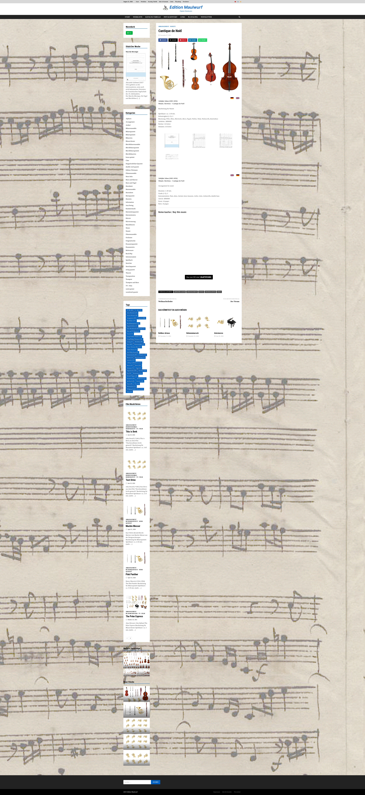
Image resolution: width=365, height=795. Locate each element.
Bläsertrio (129, 138)
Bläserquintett (130, 135)
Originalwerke (130, 241)
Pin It (184, 40)
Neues (128, 228)
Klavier (128, 218)
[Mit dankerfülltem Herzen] (143, 672)
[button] (125, 660)
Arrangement (163, 26)
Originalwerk (131, 370)
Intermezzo (218, 333)
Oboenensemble (131, 234)
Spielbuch (129, 260)
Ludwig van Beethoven (134, 362)
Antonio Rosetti (132, 315)
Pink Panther (132, 574)
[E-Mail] (240, 2)
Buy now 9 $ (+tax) (193, 277)
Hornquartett (130, 196)
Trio (136, 384)
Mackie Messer (133, 526)
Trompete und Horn (132, 282)
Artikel (128, 125)
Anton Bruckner (132, 313)
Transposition (130, 276)
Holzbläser (139, 341)
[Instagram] (238, 2)
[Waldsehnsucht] (136, 660)
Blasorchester (130, 141)
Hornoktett (129, 192)
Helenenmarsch (192, 333)
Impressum (216, 792)
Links (171, 1)
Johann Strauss (132, 349)
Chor (127, 160)
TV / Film (129, 286)
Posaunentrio (130, 247)
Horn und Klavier (132, 180)
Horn (129, 344)
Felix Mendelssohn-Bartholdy (136, 328)
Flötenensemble (131, 173)
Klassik (142, 355)
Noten (201, 292)
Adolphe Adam (180, 292)
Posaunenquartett (131, 244)
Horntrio (129, 199)
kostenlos (131, 360)
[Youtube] (235, 2)
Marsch (130, 365)
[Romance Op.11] (136, 698)
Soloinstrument (131, 257)
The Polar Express (134, 616)
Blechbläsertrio (131, 154)
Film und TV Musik (133, 331)
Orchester (129, 237)
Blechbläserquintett (132, 151)
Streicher (129, 263)
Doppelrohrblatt (132, 326)
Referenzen (129, 250)
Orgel (138, 368)
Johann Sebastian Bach (134, 347)
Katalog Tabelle (152, 1)
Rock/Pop (129, 254)
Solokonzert (141, 378)
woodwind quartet (132, 292)
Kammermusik (131, 209)
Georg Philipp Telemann (134, 339)
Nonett (173, 26)
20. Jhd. (130, 310)
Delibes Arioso (164, 333)
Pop (129, 373)
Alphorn (128, 119)
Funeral (130, 334)
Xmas (219, 292)
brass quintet (130, 157)
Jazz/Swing (129, 205)
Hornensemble (131, 189)
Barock (141, 318)
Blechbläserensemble (133, 144)
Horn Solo (129, 176)
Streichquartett (131, 266)
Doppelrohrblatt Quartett (134, 164)
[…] (138, 98)
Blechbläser (131, 320)
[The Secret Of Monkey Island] (136, 712)
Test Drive (131, 480)
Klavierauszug (131, 221)
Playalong (178, 1)
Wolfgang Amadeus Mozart (135, 389)
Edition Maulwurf (186, 7)
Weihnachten (210, 292)
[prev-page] (127, 638)
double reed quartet (132, 167)
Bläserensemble (131, 128)
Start (137, 1)
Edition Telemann (132, 170)
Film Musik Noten (133, 404)
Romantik (131, 378)
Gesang (130, 341)
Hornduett (129, 186)
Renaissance (137, 373)
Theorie (128, 273)
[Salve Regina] (129, 672)
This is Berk (131, 431)
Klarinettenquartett (132, 212)
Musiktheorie (130, 225)
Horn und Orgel (131, 183)
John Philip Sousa (132, 352)
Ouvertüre (142, 370)
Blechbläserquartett (132, 148)
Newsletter (186, 1)
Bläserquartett (130, 131)
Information (130, 202)
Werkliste (143, 1)
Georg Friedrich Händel (134, 336)
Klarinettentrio (131, 215)
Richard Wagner (132, 376)
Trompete (129, 279)
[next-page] (130, 638)
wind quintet (130, 289)
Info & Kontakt (163, 1)
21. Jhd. (138, 310)
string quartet (130, 270)
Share (164, 40)
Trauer (129, 384)
